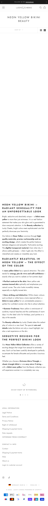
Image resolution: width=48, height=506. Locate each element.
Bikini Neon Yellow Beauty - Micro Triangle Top (36, 141)
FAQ (4, 457)
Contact (5, 448)
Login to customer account (12, 465)
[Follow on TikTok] (9, 477)
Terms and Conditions (10, 416)
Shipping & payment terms (12, 429)
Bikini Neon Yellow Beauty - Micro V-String (12, 62)
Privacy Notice (7, 420)
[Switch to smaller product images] (45, 30)
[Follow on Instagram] (3, 477)
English (33, 485)
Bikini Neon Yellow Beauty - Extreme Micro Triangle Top (12, 99)
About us (5, 461)
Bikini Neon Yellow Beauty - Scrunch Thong (12, 141)
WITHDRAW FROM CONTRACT (14, 437)
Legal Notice (7, 412)
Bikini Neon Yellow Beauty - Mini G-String (35, 62)
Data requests (7, 433)
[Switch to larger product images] (41, 30)
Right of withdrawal (9, 425)
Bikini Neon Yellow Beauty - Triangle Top (36, 98)
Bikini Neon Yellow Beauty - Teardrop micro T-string (12, 179)
